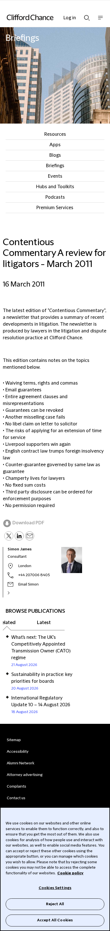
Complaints (16, 786)
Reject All (55, 904)
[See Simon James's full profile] (15, 592)
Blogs (55, 155)
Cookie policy (70, 873)
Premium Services (54, 207)
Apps (55, 144)
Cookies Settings (55, 888)
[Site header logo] (46, 17)
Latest (44, 622)
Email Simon (28, 584)
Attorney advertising (25, 775)
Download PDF (28, 522)
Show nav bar (100, 20)
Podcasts (55, 197)
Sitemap (14, 740)
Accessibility (17, 751)
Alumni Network (20, 763)
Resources (55, 134)
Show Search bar (87, 16)
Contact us (16, 798)
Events (55, 176)
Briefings (55, 165)
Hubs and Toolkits (55, 186)
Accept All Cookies (55, 920)
